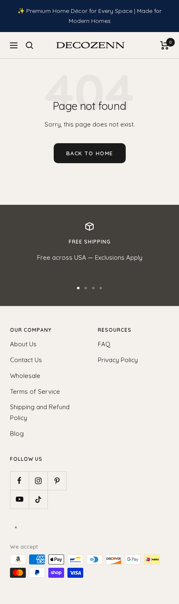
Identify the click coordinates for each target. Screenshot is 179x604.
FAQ (104, 344)
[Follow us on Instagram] (38, 480)
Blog (17, 433)
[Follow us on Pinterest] (56, 480)
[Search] (29, 45)
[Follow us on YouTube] (19, 499)
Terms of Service (35, 391)
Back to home (89, 153)
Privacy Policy (118, 360)
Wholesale (25, 376)
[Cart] (164, 45)
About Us (23, 344)
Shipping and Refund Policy (40, 412)
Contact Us (26, 360)
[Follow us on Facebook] (19, 480)
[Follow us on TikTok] (38, 499)
